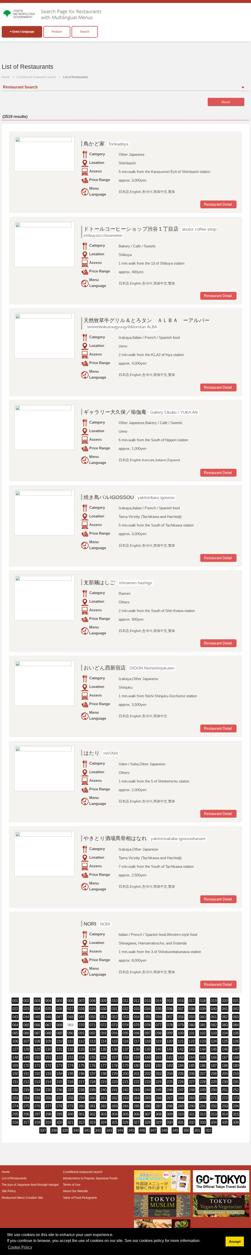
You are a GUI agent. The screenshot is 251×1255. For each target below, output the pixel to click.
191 (26, 1073)
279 (70, 1106)
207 (203, 1073)
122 (192, 1041)
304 (114, 1114)
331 (181, 1122)
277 (48, 1106)
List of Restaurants (14, 1178)
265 (148, 1098)
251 (225, 1090)
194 (59, 1073)
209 (225, 1073)
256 (48, 1098)
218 (92, 1082)
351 (197, 1130)
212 (26, 1082)
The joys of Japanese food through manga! (30, 1184)
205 (181, 1073)
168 (236, 1057)
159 (136, 1057)
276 (37, 1106)
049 (81, 1017)
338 (54, 1130)
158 (125, 1057)
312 (203, 1114)
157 (114, 1057)
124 (214, 1041)
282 (103, 1106)
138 (136, 1049)
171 (37, 1065)
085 (15, 1033)
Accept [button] (235, 1241)
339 (65, 1130)
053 (125, 1017)
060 (203, 1017)
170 (26, 1065)
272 (225, 1098)
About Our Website (75, 1191)
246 (170, 1090)
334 (214, 1122)
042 (236, 1009)
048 (70, 1017)
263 (125, 1098)
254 (26, 1098)
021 (236, 1000)
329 (159, 1122)
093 (103, 1033)
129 (37, 1049)
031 (114, 1009)
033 (136, 1009)
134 (92, 1049)
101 (192, 1033)
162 (170, 1057)
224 (159, 1082)
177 (103, 1065)
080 (192, 1025)
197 (92, 1073)
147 (236, 1049)
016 (181, 1000)
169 (15, 1065)
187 (214, 1065)
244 (148, 1090)
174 (70, 1065)
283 (114, 1106)
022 (15, 1009)
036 (170, 1009)
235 (48, 1090)
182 (159, 1065)
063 (236, 1017)
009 (103, 1000)
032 (125, 1009)
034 (148, 1009)
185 (192, 1065)
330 (170, 1122)
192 (37, 1073)
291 (203, 1106)
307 (148, 1114)
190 (15, 1073)
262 (114, 1098)
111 (70, 1041)
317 (26, 1122)
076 (148, 1025)
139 (148, 1049)
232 (15, 1090)
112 (81, 1041)
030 (103, 1009)
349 (175, 1130)
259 (81, 1098)
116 (125, 1041)
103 (214, 1033)
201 (136, 1073)
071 (92, 1025)
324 (103, 1122)
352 (208, 1130)
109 (48, 1041)
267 (170, 1098)
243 (136, 1090)
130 (48, 1049)
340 (76, 1130)
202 (148, 1073)
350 (186, 1130)
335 (225, 1122)
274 (15, 1106)
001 (15, 1000)
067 (48, 1025)
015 (170, 1000)
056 (159, 1017)
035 (159, 1009)
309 (170, 1114)
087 (37, 1033)
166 (214, 1057)
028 (81, 1009)
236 (59, 1090)
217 (81, 1082)
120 (170, 1041)
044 (26, 1017)
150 (37, 1057)
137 (125, 1049)
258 (70, 1098)
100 (181, 1033)
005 (59, 1000)
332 (192, 1122)
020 (225, 1000)
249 (203, 1090)
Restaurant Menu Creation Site (22, 1197)
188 (225, 1065)
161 (159, 1057)
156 (103, 1057)
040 (214, 1009)
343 (109, 1130)
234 (37, 1090)
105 (236, 1033)
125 (225, 1041)
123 (203, 1041)
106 (15, 1041)
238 (81, 1090)
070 (81, 1025)
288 (170, 1106)
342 (98, 1130)
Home (6, 77)
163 (181, 1057)
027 (70, 1009)
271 (214, 1098)
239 (92, 1090)
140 (159, 1049)
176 (92, 1065)
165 (203, 1057)
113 (92, 1041)
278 (59, 1106)
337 (43, 1130)
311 (192, 1114)
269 (192, 1098)
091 (81, 1033)
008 (92, 1000)
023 (26, 1009)
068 (59, 1025)
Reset (226, 102)
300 (70, 1114)
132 (70, 1049)
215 (59, 1082)
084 (236, 1025)
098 (159, 1033)
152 (59, 1057)
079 (181, 1025)
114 (103, 1041)
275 (26, 1106)
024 (37, 1009)
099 (170, 1033)
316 (15, 1122)
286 (148, 1106)
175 (81, 1065)
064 (15, 1025)
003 (37, 1000)
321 (70, 1122)
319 (48, 1122)
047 (59, 1017)
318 (37, 1122)
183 (170, 1065)
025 (48, 1009)
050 (92, 1017)
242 (125, 1090)
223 (148, 1082)
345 (131, 1130)
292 (214, 1106)
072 (103, 1025)
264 (136, 1098)
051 (103, 1017)
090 (70, 1033)
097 (148, 1033)
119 (159, 1041)
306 (136, 1114)
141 (170, 1049)
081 (203, 1025)
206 (192, 1073)
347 (153, 1130)
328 (148, 1122)
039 (203, 1009)
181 (148, 1065)
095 (125, 1033)
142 (181, 1049)
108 (37, 1041)
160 (148, 1057)
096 (136, 1033)
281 (92, 1106)
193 (48, 1073)
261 (103, 1098)
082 (214, 1025)
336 (236, 1122)
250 (214, 1090)
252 (236, 1090)
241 (114, 1090)
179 (125, 1065)
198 (103, 1073)
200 (125, 1073)
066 (37, 1025)
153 (70, 1057)
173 (59, 1065)
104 (225, 1033)
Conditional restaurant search (36, 77)
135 (103, 1049)
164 (192, 1057)
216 (70, 1082)
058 (181, 1017)
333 (203, 1122)
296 (26, 1114)
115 (114, 1041)
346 (142, 1130)
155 (92, 1057)
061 (214, 1017)
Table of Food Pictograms (80, 1197)
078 (170, 1025)
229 (214, 1082)
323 (92, 1122)
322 (81, 1122)
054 (136, 1017)
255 (37, 1098)
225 (170, 1082)
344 (120, 1130)
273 (236, 1098)
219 (103, 1082)
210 (236, 1073)
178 (114, 1065)
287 (159, 1106)
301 (81, 1114)
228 (203, 1082)
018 (203, 1000)
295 (15, 1114)
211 (15, 1082)
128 (26, 1049)
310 (181, 1114)
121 (181, 1041)
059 (192, 1017)
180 (136, 1065)
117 (136, 1041)
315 (236, 1114)
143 (192, 1049)
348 (164, 1130)
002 (26, 1000)
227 (192, 1082)
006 (70, 1000)
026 (59, 1009)
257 (59, 1098)
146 (225, 1049)
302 (92, 1114)
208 (214, 1073)
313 (214, 1114)
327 (136, 1122)
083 (225, 1025)
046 (48, 1017)
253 (15, 1098)
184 (181, 1065)
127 (15, 1049)
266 (159, 1098)
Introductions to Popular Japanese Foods (90, 1178)
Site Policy (9, 1191)
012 (136, 1000)
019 (214, 1000)
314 (225, 1114)
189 (236, 1065)
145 (214, 1049)
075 (136, 1025)
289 (181, 1106)
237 (70, 1090)
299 (59, 1114)
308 (159, 1114)
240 (103, 1090)
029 (92, 1009)
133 (81, 1049)
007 (81, 1000)
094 (114, 1033)
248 (192, 1090)
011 (125, 1000)
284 (125, 1106)
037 (181, 1009)
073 (114, 1025)
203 (159, 1073)
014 (159, 1000)
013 (148, 1000)
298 (48, 1114)
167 (225, 1057)
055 (148, 1017)
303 (103, 1114)
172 (48, 1065)
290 (192, 1106)
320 (59, 1122)
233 (26, 1090)
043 (15, 1017)
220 (114, 1082)
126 (236, 1041)
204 (170, 1073)
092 (92, 1033)
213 (37, 1082)
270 (203, 1098)
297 (37, 1114)
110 (59, 1041)
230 (225, 1082)
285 (136, 1106)
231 (236, 1082)
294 (236, 1106)
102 (203, 1033)
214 (48, 1082)
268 (181, 1098)
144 (203, 1049)
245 (159, 1090)
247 (181, 1090)
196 (81, 1073)
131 (59, 1049)
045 (37, 1017)
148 (15, 1057)
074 (125, 1025)
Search (84, 31)
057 (170, 1017)
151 (48, 1057)
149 (26, 1057)
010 (114, 1000)
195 (70, 1073)
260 (92, 1098)
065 (26, 1025)
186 (203, 1065)
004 (48, 1000)
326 (125, 1122)
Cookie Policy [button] (20, 1247)
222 (136, 1082)
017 (192, 1000)
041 (225, 1009)
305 (125, 1114)
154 (81, 1057)
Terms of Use (71, 1184)
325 (114, 1122)
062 (225, 1017)
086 (26, 1033)
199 (114, 1073)
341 (87, 1130)
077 (159, 1025)
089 (59, 1033)
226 (181, 1082)
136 (114, 1049)
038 (192, 1009)
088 (48, 1033)
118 (148, 1041)
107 (26, 1041)
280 (81, 1106)
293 (225, 1106)
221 (125, 1082)
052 (114, 1017)
